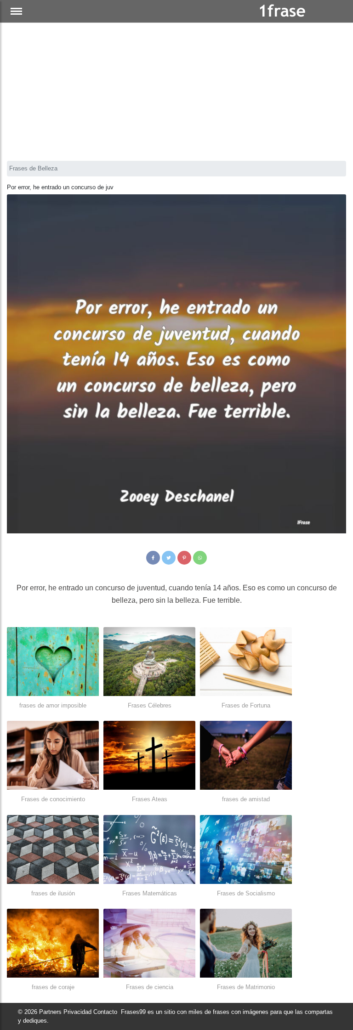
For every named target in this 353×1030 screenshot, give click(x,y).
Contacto (105, 1011)
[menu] (16, 11)
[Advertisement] (176, 92)
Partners (50, 1011)
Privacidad (77, 1011)
